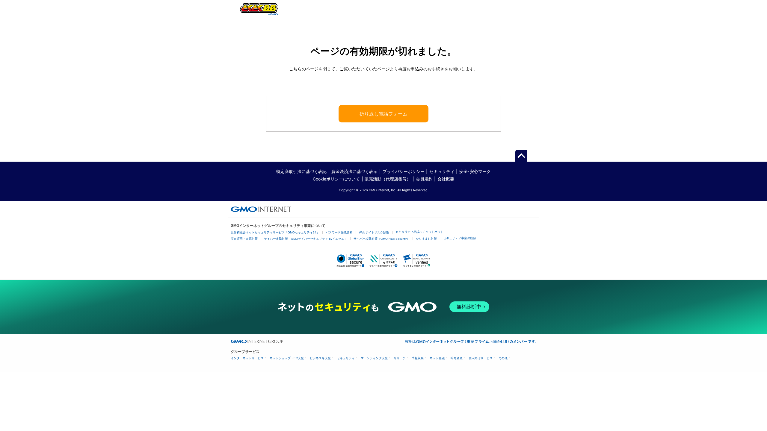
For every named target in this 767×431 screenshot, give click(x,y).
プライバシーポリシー (404, 171)
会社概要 (445, 178)
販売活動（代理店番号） (388, 178)
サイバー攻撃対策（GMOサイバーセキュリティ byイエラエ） (305, 238)
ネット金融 (437, 358)
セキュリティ (442, 171)
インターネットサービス (247, 358)
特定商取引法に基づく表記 (301, 171)
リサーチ (400, 358)
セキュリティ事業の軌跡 (459, 238)
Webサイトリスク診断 (374, 232)
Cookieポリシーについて (336, 178)
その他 (503, 358)
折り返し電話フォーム (383, 114)
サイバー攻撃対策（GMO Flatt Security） (382, 238)
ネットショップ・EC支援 (287, 358)
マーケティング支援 (374, 358)
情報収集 (418, 358)
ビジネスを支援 (320, 358)
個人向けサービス (481, 358)
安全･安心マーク (475, 171)
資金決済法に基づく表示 (354, 171)
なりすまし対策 (426, 238)
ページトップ (521, 156)
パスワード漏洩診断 (339, 232)
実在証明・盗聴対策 (244, 238)
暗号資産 (457, 358)
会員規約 (424, 178)
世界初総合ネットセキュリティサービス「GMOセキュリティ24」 (275, 232)
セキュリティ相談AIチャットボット (419, 231)
